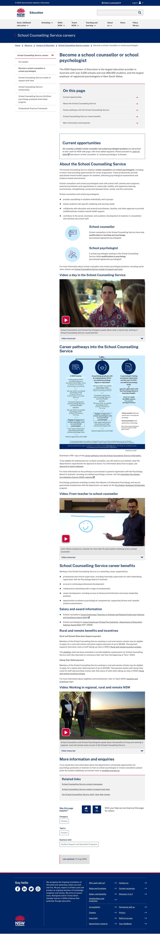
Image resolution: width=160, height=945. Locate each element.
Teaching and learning (92, 24)
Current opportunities (72, 97)
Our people (23, 62)
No (97, 811)
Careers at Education (45, 45)
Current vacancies (127, 888)
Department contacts (98, 924)
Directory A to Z (126, 894)
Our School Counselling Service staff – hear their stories (86, 794)
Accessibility (94, 907)
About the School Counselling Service (79, 103)
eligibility (67, 652)
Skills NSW (60, 24)
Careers (92, 912)
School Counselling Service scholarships (30, 88)
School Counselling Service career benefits (82, 116)
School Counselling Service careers (46, 35)
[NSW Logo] (21, 12)
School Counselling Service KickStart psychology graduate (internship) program (35, 99)
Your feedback (125, 924)
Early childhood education (24, 24)
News (122, 23)
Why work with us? (97, 883)
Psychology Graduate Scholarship (130, 485)
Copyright (93, 918)
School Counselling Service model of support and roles (99, 269)
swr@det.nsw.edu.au (111, 770)
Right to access (125, 918)
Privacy (122, 912)
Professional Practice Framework (33, 108)
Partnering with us (127, 907)
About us (110, 24)
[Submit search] (139, 12)
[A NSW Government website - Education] (33, 3)
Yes (86, 811)
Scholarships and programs (96, 899)
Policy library (136, 24)
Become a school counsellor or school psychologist (32, 69)
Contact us (123, 883)
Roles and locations (97, 888)
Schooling (45, 23)
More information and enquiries (76, 123)
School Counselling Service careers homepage (82, 784)
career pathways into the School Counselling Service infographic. (113, 456)
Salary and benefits (97, 894)
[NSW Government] (20, 920)
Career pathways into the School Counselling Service (86, 110)
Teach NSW (74, 24)
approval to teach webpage (71, 466)
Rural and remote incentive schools (126, 647)
